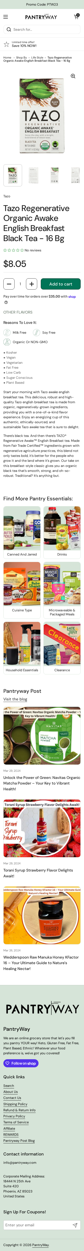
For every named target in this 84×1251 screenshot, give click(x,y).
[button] (76, 16)
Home (7, 57)
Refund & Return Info (19, 1110)
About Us (10, 1092)
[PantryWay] (40, 16)
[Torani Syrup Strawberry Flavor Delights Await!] (42, 828)
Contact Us (12, 1098)
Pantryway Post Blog (19, 1140)
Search (8, 1085)
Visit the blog (15, 699)
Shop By (21, 57)
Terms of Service (16, 1122)
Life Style (37, 57)
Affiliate (9, 1128)
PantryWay (40, 1245)
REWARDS (11, 1134)
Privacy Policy (14, 1116)
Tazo (6, 196)
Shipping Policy (15, 1104)
